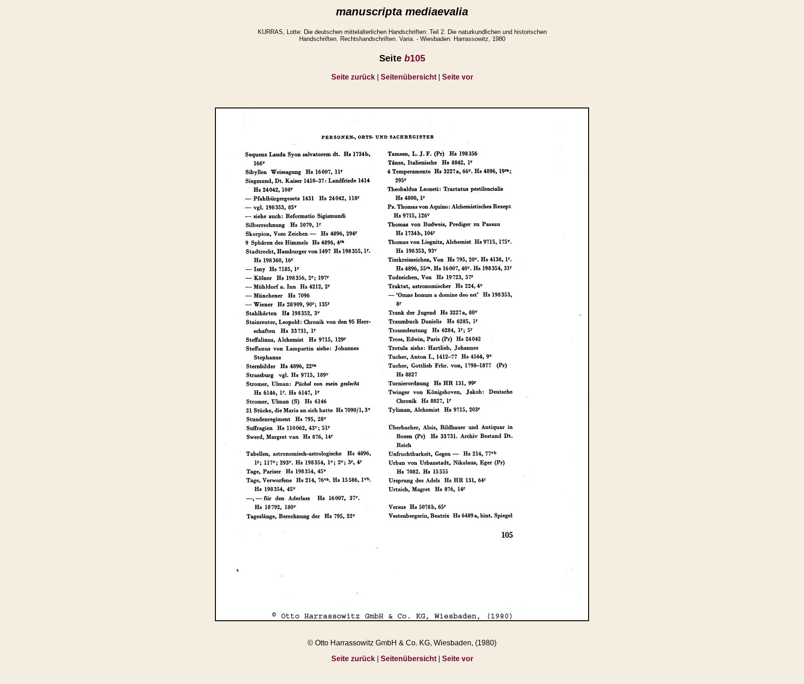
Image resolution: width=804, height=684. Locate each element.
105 (414, 58)
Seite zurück (353, 77)
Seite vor (457, 77)
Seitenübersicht (408, 77)
